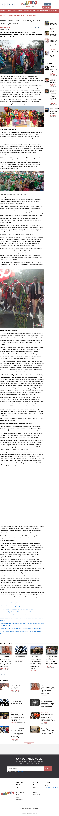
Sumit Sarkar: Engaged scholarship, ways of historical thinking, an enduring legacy (53, 95)
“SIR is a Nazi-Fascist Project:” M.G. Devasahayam (17, 687)
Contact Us (46, 7)
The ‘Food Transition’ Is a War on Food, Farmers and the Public (54, 33)
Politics (43, 700)
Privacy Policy (21, 771)
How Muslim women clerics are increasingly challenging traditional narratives (54, 54)
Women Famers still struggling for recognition (14, 603)
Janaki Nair (52, 103)
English (28, 6)
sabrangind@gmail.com (51, 788)
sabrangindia (4, 668)
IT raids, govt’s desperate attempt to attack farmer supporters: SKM (20, 628)
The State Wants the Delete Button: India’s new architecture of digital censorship (47, 704)
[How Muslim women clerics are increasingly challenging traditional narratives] (47, 53)
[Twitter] (6, 4)
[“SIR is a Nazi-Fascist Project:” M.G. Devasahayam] (4, 686)
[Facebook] (2, 4)
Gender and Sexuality (20, 15)
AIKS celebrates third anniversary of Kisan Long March (16, 609)
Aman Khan (13, 722)
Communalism (44, 712)
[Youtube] (12, 4)
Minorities (43, 727)
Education (52, 49)
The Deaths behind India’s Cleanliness (53, 80)
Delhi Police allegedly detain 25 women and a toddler (16, 612)
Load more (28, 743)
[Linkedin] (38, 27)
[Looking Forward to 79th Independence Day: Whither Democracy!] (47, 110)
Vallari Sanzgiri (5, 27)
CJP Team (33, 670)
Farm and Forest (32, 15)
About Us (47, 4)
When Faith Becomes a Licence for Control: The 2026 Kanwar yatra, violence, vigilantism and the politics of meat (48, 717)
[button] (56, 1)
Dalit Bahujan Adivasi (6, 15)
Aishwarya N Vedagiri (53, 85)
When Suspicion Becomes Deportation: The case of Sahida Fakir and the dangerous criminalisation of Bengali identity (5, 661)
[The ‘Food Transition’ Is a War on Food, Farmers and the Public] (47, 33)
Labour (46, 81)
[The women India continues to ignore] (21, 650)
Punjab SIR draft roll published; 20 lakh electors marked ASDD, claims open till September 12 (17, 717)
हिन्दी (33, 6)
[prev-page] (1, 674)
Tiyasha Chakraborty (53, 74)
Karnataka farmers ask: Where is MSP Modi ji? (13, 615)
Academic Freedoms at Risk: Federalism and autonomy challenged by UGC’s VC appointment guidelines (53, 43)
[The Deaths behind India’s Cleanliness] (47, 80)
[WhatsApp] (9, 4)
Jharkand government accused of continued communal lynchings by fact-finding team (48, 731)
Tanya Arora (44, 722)
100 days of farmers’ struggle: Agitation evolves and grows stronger (20, 606)
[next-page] (4, 674)
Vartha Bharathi (15, 690)
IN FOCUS (48, 63)
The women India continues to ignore (53, 69)
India (51, 29)
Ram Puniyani (53, 115)
